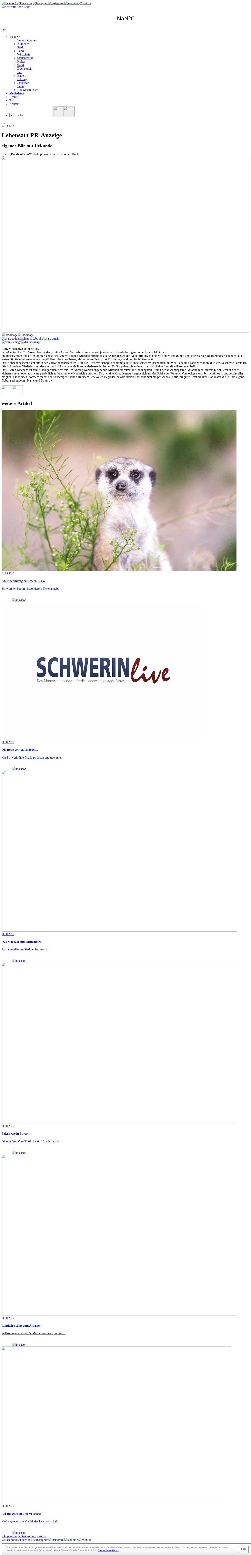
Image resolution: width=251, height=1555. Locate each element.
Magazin (14, 36)
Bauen (21, 75)
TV (11, 100)
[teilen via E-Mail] (50, 338)
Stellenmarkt (25, 58)
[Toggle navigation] (3, 123)
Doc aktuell (24, 68)
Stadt (20, 47)
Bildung (22, 79)
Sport (20, 65)
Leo (19, 72)
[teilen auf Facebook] (31, 338)
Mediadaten (16, 93)
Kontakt (14, 104)
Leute (20, 86)
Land (20, 51)
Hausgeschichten (27, 89)
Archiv (13, 96)
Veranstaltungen (27, 40)
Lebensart (23, 82)
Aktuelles (23, 44)
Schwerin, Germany (125, 18)
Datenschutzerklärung (108, 1550)
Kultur (21, 61)
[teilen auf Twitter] (11, 338)
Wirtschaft (23, 54)
